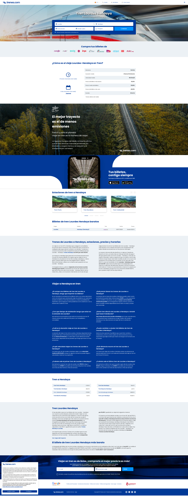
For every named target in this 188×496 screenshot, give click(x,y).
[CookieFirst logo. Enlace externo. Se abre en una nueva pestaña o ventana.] (9, 464)
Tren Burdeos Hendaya (60, 389)
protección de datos (87, 474)
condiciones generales (99, 474)
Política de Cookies (94, 484)
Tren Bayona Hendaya (104, 389)
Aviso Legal (113, 484)
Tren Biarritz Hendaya (60, 395)
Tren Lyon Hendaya (104, 395)
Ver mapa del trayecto (59, 438)
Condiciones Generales (83, 484)
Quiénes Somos (70, 492)
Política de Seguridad (105, 484)
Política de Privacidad (72, 484)
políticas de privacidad (76, 474)
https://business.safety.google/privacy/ (13, 486)
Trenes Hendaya (68, 252)
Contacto (119, 484)
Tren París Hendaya (59, 385)
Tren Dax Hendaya (103, 385)
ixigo (76, 492)
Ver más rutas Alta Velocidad (120, 192)
